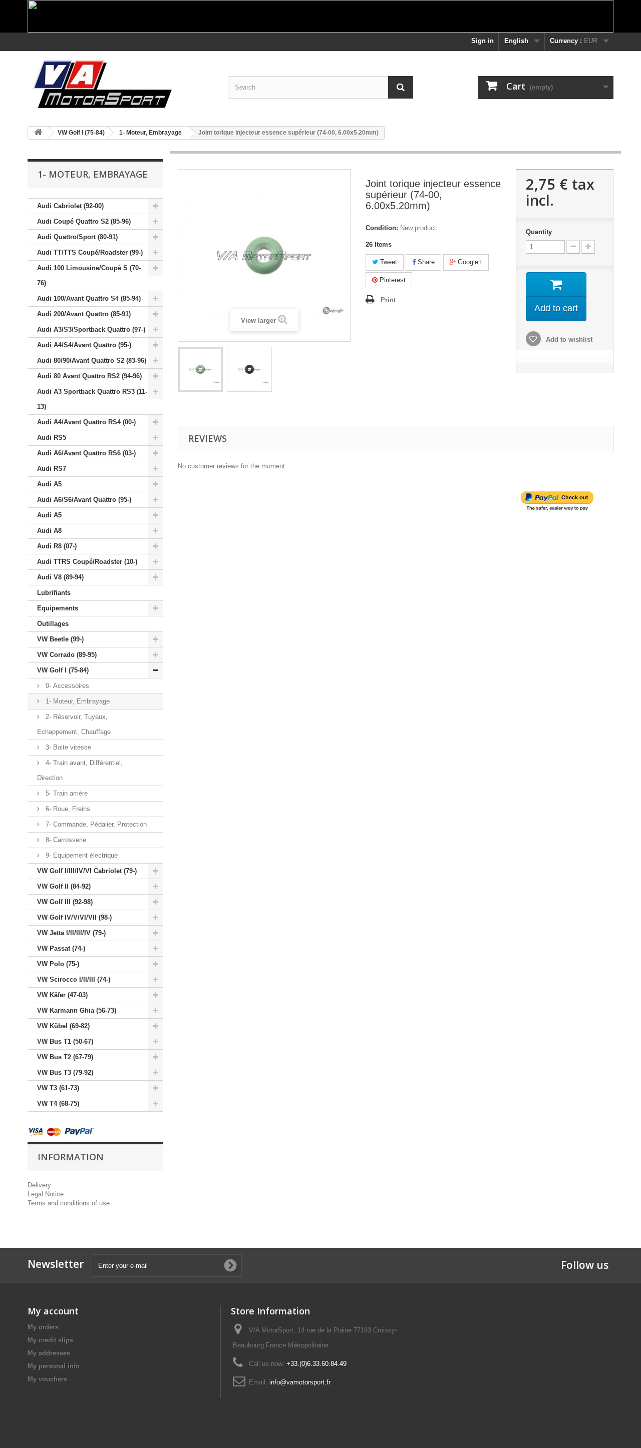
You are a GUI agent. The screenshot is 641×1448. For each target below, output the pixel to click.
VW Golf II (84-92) (64, 886)
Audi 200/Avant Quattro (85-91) (84, 314)
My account (53, 1311)
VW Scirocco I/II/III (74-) (73, 979)
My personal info (54, 1366)
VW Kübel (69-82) (63, 1026)
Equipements (57, 608)
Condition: (382, 228)
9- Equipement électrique (81, 855)
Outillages (53, 623)
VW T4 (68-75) (58, 1103)
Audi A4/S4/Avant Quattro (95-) (84, 345)
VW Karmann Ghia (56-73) (76, 1010)
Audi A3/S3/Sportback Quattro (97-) (91, 329)
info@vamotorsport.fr (300, 1382)
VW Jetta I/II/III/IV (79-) (71, 933)
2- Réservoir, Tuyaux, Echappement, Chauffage (74, 724)
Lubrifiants (54, 592)
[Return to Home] (38, 133)
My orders (43, 1327)
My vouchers (47, 1379)
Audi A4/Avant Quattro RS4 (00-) (86, 422)
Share (425, 262)
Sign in (482, 41)
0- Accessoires (66, 685)
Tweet (387, 262)
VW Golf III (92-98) (65, 902)
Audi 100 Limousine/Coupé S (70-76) (89, 275)
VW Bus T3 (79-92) (65, 1072)
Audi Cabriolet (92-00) (70, 206)
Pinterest (392, 280)
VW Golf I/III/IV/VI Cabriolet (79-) (87, 871)
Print (388, 300)
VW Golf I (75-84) (63, 670)
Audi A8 (49, 530)
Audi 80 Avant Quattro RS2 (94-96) (89, 376)
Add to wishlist (568, 339)
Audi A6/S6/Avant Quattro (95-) (84, 499)
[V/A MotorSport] (120, 85)
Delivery (39, 1185)
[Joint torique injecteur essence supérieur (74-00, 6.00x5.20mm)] (200, 369)
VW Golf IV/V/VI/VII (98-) (74, 917)
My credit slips (50, 1340)
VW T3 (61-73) (58, 1088)
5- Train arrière (66, 793)
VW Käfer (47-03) (62, 995)
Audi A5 (49, 484)
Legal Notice (46, 1194)
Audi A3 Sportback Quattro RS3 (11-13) (92, 399)
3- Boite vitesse (67, 747)
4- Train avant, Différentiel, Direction (80, 770)
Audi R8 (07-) (57, 546)
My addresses (49, 1353)
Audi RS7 (51, 468)
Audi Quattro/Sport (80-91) (77, 237)
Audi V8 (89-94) (60, 577)
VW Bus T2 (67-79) (65, 1057)
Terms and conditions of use (69, 1203)
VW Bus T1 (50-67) (65, 1041)
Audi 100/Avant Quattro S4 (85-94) (89, 298)
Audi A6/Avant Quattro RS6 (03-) (86, 453)
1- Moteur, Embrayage (77, 701)
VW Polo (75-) (58, 964)
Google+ (469, 262)
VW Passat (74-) (61, 948)
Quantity (539, 232)
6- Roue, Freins (67, 809)
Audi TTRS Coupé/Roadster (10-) (87, 561)
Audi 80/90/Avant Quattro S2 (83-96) (91, 360)
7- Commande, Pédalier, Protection (95, 824)
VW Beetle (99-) (60, 639)
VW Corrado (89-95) (67, 654)
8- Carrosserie (65, 840)
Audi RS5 (51, 437)
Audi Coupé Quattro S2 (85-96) (84, 221)
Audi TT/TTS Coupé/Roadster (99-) (90, 252)
